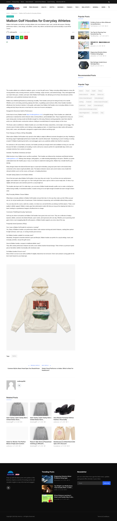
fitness (100, 91)
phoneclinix (93, 56)
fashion (14, 356)
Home (25, 7)
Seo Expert (95, 112)
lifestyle (93, 94)
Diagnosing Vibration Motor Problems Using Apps (99, 53)
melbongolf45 (21, 381)
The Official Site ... (95, 36)
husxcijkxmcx (57, 446)
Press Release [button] (33, 7)
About (22, 1)
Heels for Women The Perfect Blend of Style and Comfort (16, 442)
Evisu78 (92, 66)
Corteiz (81, 116)
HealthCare (82, 105)
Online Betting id (99, 98)
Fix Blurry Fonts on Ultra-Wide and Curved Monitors (101, 23)
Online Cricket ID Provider (100, 102)
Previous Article (35, 365)
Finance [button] (69, 7)
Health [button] (43, 7)
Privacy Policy (15, 1)
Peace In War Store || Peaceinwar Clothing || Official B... (41, 442)
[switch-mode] (109, 1)
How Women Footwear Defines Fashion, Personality (64, 418)
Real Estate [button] (85, 7)
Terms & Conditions (103, 516)
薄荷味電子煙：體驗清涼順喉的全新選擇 (100, 43)
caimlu (55, 489)
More (103, 7)
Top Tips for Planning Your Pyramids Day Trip (98, 33)
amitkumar (56, 422)
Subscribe (106, 483)
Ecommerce (14, 13)
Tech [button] (76, 7)
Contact (8, 1)
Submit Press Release (40, 1)
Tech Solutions (94, 26)
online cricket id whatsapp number (88, 109)
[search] (109, 7)
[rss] (8, 488)
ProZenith (88, 102)
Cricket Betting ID (98, 105)
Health (94, 91)
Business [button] (60, 7)
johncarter (93, 46)
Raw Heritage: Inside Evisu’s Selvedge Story (99, 63)
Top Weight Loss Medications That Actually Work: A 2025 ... (63, 486)
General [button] (95, 7)
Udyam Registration (84, 112)
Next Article (45, 365)
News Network (29, 1)
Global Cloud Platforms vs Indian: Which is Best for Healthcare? (57, 369)
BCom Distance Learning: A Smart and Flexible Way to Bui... (64, 496)
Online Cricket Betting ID (85, 98)
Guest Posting (51, 1)
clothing (81, 102)
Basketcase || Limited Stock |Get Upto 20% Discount (64, 442)
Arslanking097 (10, 422)
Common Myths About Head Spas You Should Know (24, 368)
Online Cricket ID (83, 94)
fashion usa (100, 94)
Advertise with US (60, 1)
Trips (102, 112)
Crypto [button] (52, 7)
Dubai (89, 105)
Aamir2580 (57, 499)
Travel (87, 91)
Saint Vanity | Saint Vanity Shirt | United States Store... (17, 418)
